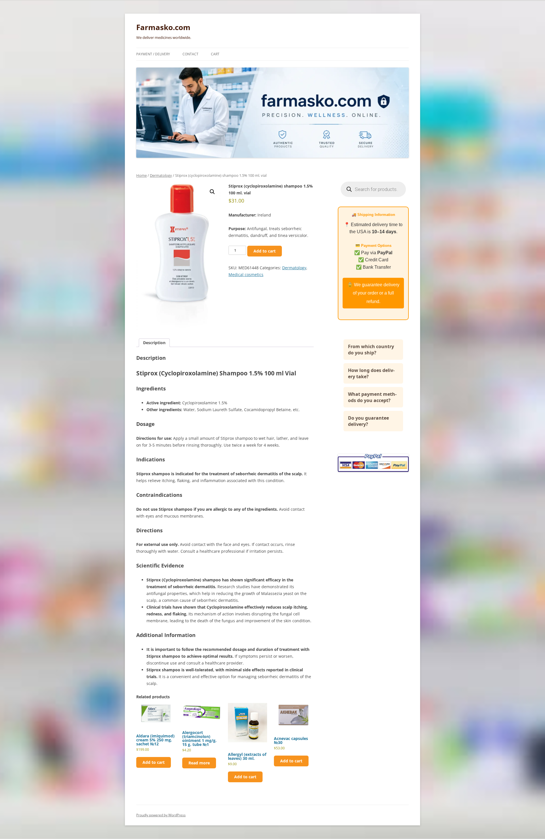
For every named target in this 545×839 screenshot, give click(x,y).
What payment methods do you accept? (372, 397)
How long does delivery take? (371, 373)
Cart (215, 54)
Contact (190, 54)
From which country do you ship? (371, 349)
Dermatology (161, 175)
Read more (199, 763)
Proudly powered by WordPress (161, 815)
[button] (212, 192)
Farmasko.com (163, 27)
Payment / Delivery (153, 54)
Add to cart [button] (153, 762)
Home (141, 175)
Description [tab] (154, 342)
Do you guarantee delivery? (368, 421)
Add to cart (264, 251)
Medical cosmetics (246, 274)
